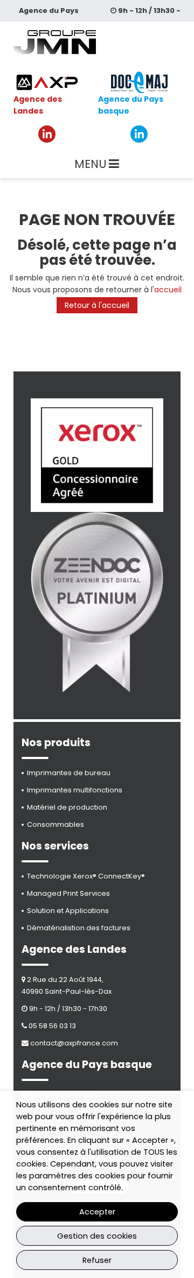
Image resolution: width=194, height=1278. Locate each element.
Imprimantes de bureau (68, 772)
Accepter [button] (97, 1211)
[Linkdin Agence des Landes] (47, 134)
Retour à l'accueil (97, 305)
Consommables (55, 824)
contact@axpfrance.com (74, 1043)
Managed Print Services (68, 893)
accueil (168, 289)
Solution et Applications (68, 910)
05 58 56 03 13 (52, 1025)
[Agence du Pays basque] (139, 82)
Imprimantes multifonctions (74, 790)
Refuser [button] (97, 1260)
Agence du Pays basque (130, 105)
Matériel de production (67, 807)
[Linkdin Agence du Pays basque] (139, 134)
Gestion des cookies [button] (97, 1236)
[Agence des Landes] (47, 82)
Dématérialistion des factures (78, 927)
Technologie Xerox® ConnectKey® (86, 876)
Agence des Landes (37, 105)
